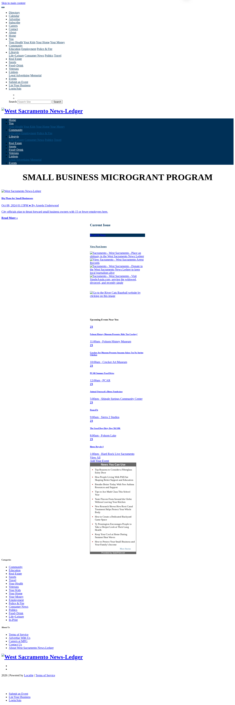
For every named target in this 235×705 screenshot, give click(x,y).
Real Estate (15, 58)
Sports (12, 62)
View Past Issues (98, 246)
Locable (28, 675)
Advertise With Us (19, 637)
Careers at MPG (18, 641)
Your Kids (29, 42)
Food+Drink (16, 65)
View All (95, 457)
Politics (49, 55)
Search (13, 101)
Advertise (14, 19)
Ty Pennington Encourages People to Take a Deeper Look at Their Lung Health (113, 527)
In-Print (13, 619)
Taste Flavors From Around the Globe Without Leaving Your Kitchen (113, 500)
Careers (13, 25)
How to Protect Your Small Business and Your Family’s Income (115, 543)
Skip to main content (13, 3)
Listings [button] (13, 72)
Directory (14, 12)
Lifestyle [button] (14, 52)
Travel (57, 55)
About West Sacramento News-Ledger (31, 647)
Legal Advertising (19, 75)
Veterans (14, 68)
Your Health (16, 42)
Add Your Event (99, 460)
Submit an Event (18, 82)
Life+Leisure (16, 55)
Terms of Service (18, 634)
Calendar (14, 15)
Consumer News (34, 55)
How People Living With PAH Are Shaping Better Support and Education (114, 478)
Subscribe (14, 22)
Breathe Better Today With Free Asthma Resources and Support (114, 486)
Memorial (35, 75)
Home (12, 35)
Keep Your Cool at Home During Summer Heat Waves (111, 536)
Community (16, 567)
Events (13, 78)
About (12, 32)
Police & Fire (44, 49)
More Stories (125, 549)
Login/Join (15, 88)
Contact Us (15, 644)
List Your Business (19, 85)
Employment (28, 49)
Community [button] (16, 45)
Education (15, 49)
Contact (13, 29)
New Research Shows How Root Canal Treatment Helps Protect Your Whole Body (114, 509)
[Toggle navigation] (2, 7)
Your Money (57, 42)
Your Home (43, 42)
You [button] (11, 39)
